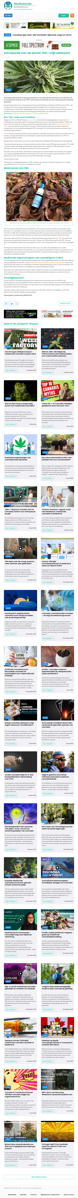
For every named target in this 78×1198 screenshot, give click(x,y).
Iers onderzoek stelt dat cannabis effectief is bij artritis (38, 35)
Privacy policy (69, 1195)
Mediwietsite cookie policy (50, 1195)
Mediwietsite (23, 4)
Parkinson (36, 113)
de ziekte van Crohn (18, 113)
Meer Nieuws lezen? (39, 1177)
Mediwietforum (21, 7)
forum (63, 16)
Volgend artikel (65, 303)
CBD (59, 238)
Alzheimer (45, 113)
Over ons (23, 1195)
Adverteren (12, 1195)
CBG (5, 133)
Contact (33, 1195)
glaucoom (29, 113)
